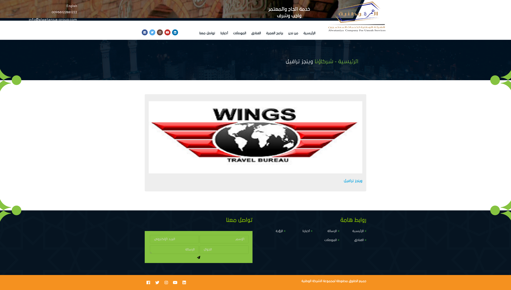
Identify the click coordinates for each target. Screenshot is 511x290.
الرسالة (332, 231)
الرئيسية (309, 33)
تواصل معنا (207, 33)
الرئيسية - (346, 61)
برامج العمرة (274, 33)
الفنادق (256, 33)
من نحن (293, 33)
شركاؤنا (324, 61)
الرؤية (279, 231)
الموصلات (239, 33)
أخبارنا (224, 33)
